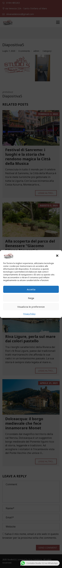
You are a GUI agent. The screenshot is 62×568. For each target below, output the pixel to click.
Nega (31, 298)
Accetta (31, 289)
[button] (57, 255)
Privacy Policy (29, 314)
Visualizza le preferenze (31, 306)
